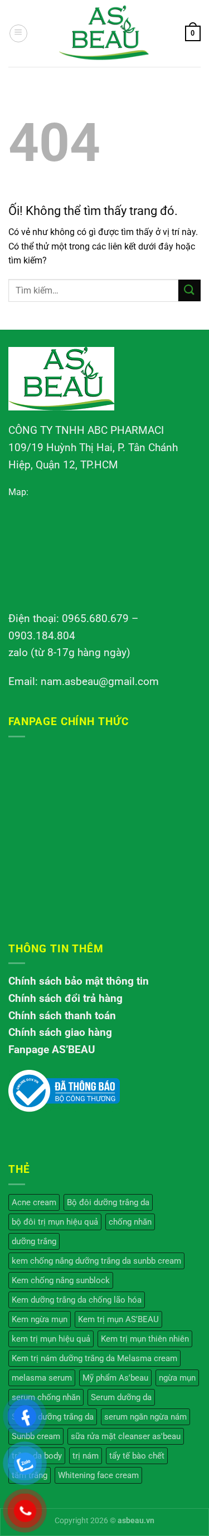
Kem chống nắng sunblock (61, 1280)
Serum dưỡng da (121, 1397)
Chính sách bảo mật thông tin (78, 981)
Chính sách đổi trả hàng (65, 998)
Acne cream (34, 1202)
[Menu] (18, 33)
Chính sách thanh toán (62, 1015)
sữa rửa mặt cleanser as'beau (126, 1436)
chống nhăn (130, 1222)
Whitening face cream (98, 1475)
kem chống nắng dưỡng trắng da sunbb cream (96, 1261)
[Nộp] (189, 290)
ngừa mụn (177, 1378)
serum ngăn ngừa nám (145, 1417)
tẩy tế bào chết (136, 1456)
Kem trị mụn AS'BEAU (118, 1319)
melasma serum (42, 1378)
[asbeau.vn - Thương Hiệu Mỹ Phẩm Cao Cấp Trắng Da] (105, 33)
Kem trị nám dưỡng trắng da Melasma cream (94, 1358)
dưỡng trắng (34, 1241)
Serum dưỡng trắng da (53, 1417)
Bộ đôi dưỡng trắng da (108, 1202)
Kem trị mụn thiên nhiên (145, 1339)
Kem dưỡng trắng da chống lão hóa (77, 1300)
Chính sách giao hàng (60, 1032)
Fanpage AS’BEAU (51, 1049)
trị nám (85, 1456)
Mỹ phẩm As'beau (115, 1378)
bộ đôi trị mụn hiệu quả (55, 1222)
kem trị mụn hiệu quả (51, 1339)
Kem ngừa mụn (39, 1319)
